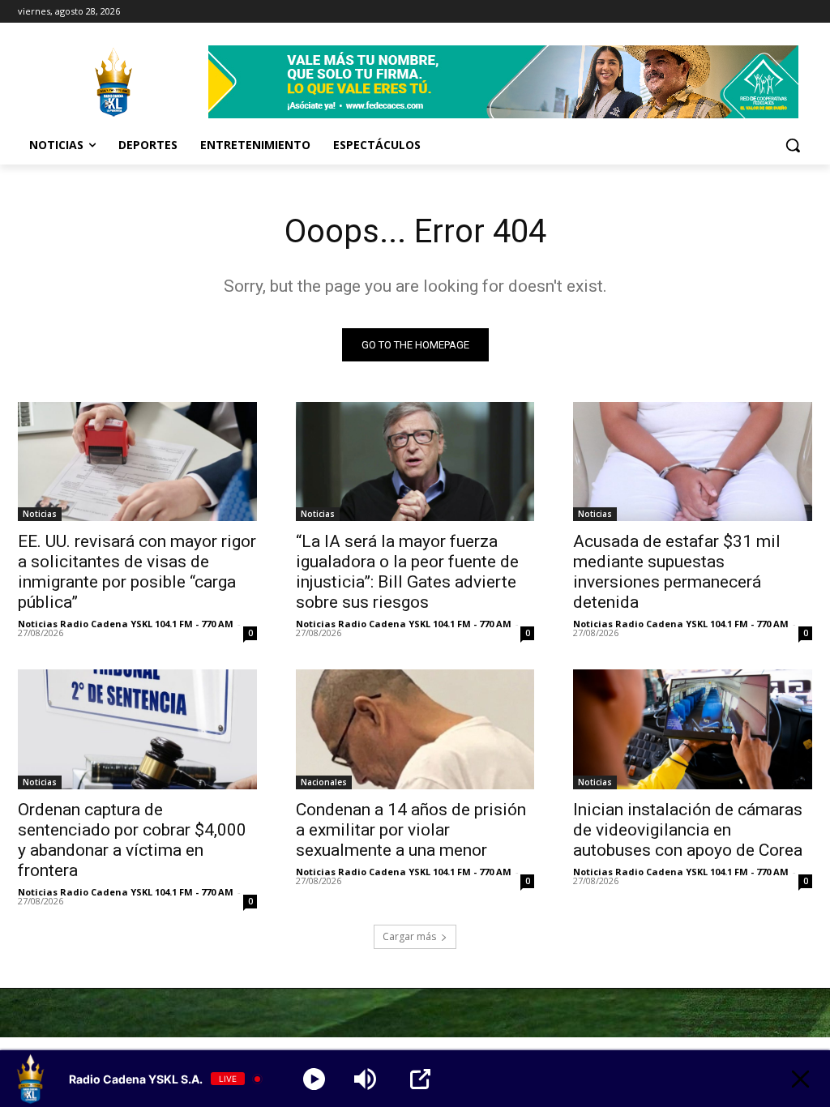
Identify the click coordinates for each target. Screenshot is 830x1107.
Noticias (40, 513)
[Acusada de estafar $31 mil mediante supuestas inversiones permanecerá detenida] (692, 461)
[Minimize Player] (800, 1079)
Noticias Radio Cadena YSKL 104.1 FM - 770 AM (125, 624)
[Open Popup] (420, 1079)
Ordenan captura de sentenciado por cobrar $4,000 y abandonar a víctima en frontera (132, 840)
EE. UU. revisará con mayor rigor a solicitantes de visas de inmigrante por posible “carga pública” (137, 572)
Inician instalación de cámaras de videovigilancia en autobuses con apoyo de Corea (687, 830)
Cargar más (409, 936)
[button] (792, 145)
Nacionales (324, 782)
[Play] (314, 1079)
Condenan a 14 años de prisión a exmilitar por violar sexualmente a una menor (411, 830)
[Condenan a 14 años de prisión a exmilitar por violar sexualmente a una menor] (415, 729)
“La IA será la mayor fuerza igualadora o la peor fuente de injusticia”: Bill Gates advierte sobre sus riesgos (407, 572)
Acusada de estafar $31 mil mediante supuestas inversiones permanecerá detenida (677, 572)
